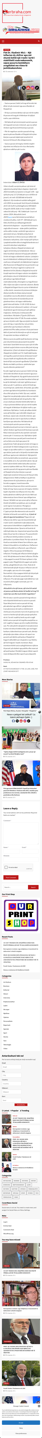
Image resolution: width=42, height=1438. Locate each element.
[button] (39, 1406)
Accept (21, 1423)
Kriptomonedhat (9, 1002)
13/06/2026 (10, 757)
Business (6, 986)
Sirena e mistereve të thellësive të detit (16, 970)
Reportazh (6, 1025)
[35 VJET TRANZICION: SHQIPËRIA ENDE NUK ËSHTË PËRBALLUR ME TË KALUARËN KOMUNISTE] (6, 1119)
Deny (21, 1428)
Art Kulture (7, 982)
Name (5, 847)
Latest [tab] (6, 1110)
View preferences (21, 1433)
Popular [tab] (15, 1110)
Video (5, 1048)
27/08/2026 (10, 1275)
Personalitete (7, 1021)
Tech (4, 1041)
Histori (5, 994)
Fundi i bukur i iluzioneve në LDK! (14, 966)
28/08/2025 (10, 71)
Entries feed (7, 1226)
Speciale (6, 1029)
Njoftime (6, 1013)
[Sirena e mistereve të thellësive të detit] (6, 1167)
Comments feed (8, 1230)
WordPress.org (8, 1233)
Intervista (6, 50)
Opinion (6, 1017)
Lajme (5, 1005)
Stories (5, 1037)
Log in (5, 1222)
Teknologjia (7, 1044)
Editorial (6, 990)
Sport (5, 1033)
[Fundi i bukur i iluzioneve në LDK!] (6, 1156)
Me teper (6, 1009)
